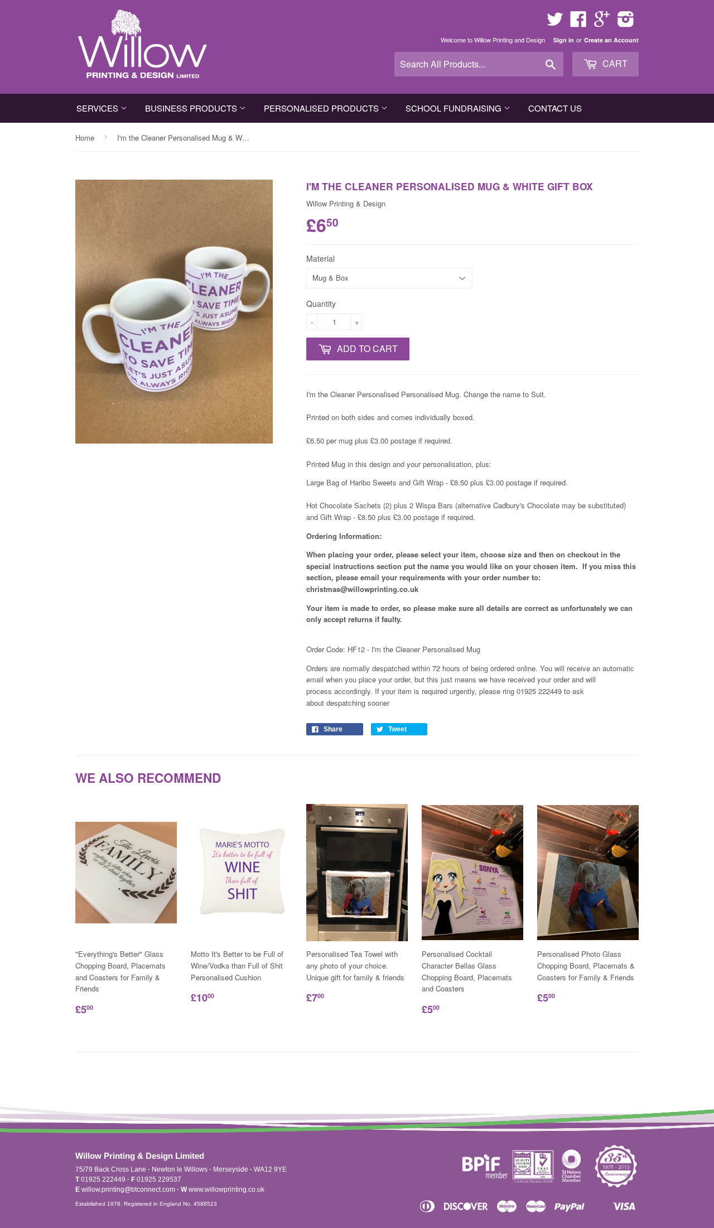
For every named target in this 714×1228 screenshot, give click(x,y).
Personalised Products (322, 108)
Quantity (321, 303)
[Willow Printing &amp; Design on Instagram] (625, 22)
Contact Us (555, 108)
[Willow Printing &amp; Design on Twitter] (555, 22)
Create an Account (611, 40)
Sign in (563, 40)
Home (84, 137)
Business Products (192, 108)
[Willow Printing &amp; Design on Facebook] (578, 22)
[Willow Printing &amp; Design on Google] (602, 22)
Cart (614, 63)
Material (320, 258)
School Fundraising (455, 108)
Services (98, 108)
